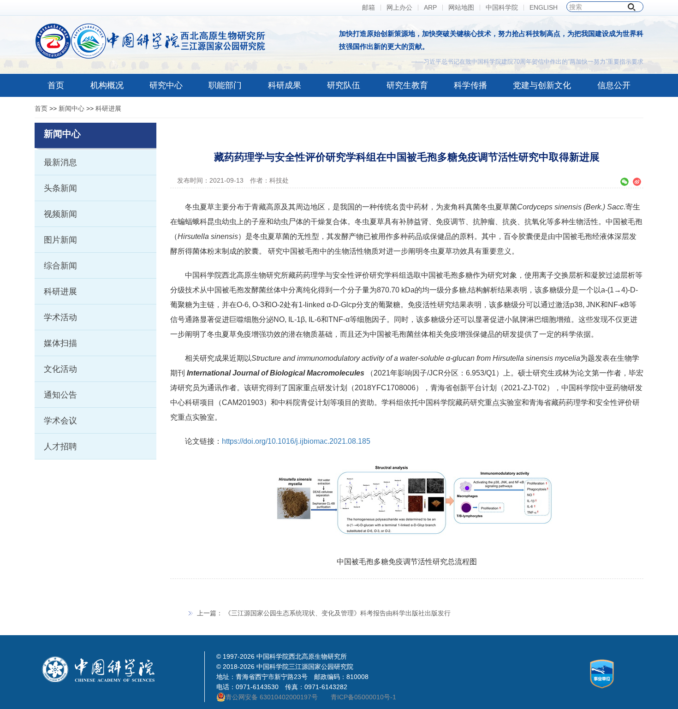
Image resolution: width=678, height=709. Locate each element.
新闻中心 (71, 108)
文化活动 (60, 369)
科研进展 (108, 108)
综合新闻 (60, 265)
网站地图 (461, 8)
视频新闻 (60, 214)
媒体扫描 (60, 343)
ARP (430, 8)
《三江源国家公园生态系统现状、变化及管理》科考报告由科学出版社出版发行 (338, 613)
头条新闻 (60, 188)
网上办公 (399, 8)
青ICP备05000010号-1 (363, 697)
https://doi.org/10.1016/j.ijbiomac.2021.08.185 (296, 441)
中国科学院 (502, 8)
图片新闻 (60, 239)
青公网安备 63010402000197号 (272, 697)
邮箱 (368, 8)
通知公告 (60, 394)
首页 (41, 108)
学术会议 (60, 420)
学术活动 (60, 317)
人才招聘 (60, 446)
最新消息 (60, 162)
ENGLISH (543, 8)
